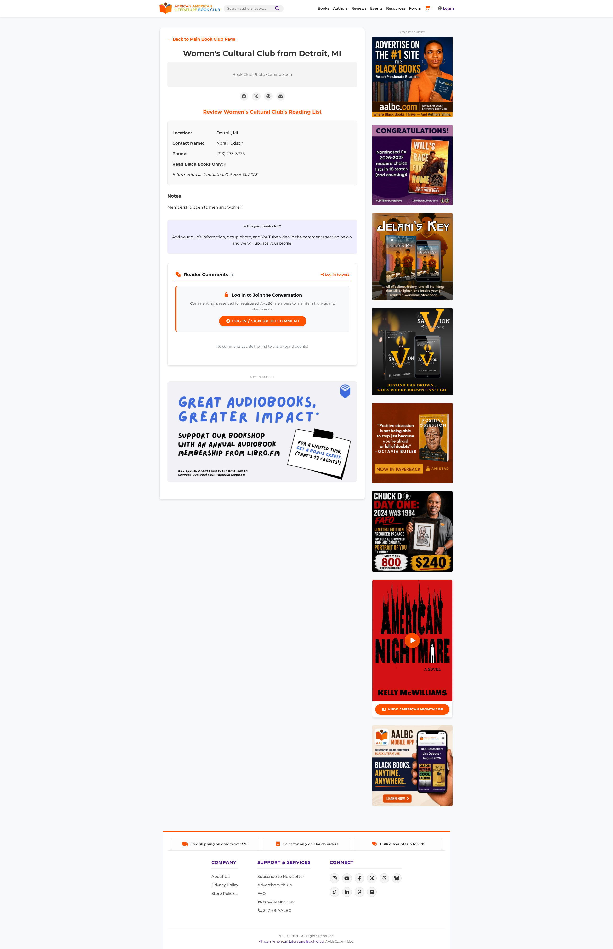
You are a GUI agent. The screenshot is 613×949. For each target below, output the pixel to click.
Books (323, 8)
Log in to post (336, 274)
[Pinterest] (359, 892)
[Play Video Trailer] (412, 640)
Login (448, 8)
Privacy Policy (224, 885)
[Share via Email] (280, 96)
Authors (340, 8)
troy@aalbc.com (278, 902)
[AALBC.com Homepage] (189, 8)
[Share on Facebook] (244, 96)
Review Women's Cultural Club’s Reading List (262, 112)
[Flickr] (372, 892)
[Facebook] (359, 878)
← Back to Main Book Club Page (201, 39)
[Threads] (384, 878)
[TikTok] (334, 892)
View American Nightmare (415, 709)
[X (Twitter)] (372, 878)
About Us (220, 876)
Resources (395, 8)
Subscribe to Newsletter (280, 876)
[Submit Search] (276, 8)
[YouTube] (347, 878)
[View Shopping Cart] (428, 8)
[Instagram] (334, 878)
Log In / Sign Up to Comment (265, 321)
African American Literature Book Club (291, 941)
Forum (415, 8)
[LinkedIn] (347, 892)
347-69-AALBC (276, 910)
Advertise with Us (274, 885)
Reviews (359, 8)
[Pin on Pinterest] (268, 96)
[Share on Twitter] (256, 96)
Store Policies (224, 893)
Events (376, 8)
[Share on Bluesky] (397, 878)
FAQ (261, 893)
